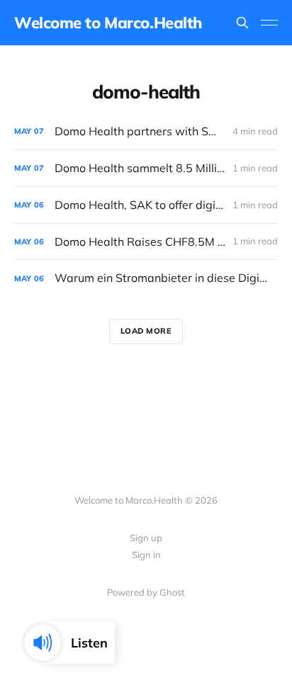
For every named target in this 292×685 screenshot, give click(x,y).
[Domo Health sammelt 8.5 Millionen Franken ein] (146, 168)
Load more (146, 331)
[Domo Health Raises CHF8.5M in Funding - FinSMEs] (146, 242)
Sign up (146, 537)
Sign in (146, 554)
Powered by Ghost (146, 592)
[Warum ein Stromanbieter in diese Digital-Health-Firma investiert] (146, 278)
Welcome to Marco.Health (108, 22)
